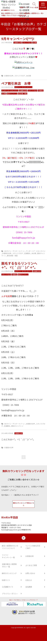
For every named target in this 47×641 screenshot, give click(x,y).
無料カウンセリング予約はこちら (23, 504)
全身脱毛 (27, 253)
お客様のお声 (8, 76)
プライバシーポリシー (10, 593)
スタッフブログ (20, 76)
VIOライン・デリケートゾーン (14, 251)
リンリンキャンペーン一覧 (8, 556)
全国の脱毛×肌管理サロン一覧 (9, 565)
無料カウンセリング (9, 573)
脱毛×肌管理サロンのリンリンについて (10, 546)
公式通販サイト (7, 587)
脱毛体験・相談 (12, 256)
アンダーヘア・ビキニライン (35, 251)
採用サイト (6, 580)
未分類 (28, 76)
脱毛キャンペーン (17, 426)
